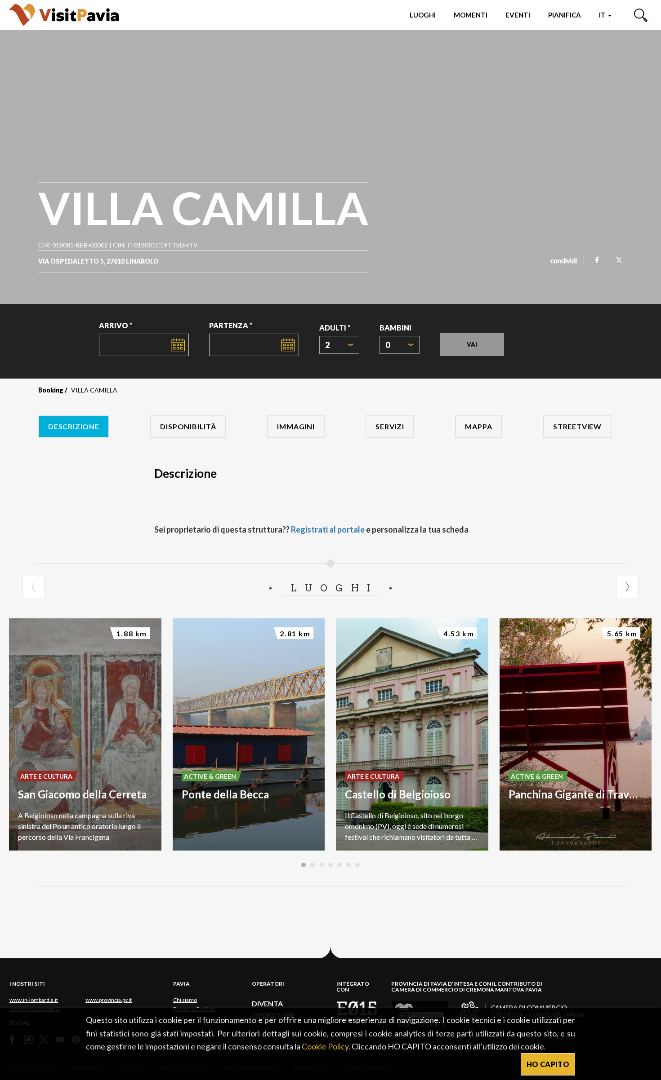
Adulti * (335, 327)
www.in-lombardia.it (33, 999)
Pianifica (564, 15)
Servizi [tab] (389, 426)
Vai (472, 344)
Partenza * (231, 325)
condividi (563, 261)
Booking (50, 390)
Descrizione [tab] (73, 426)
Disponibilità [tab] (188, 426)
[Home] (64, 14)
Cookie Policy (325, 1046)
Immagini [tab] (295, 426)
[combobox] (339, 345)
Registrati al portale (328, 529)
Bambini (395, 327)
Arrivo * (116, 325)
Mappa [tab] (478, 426)
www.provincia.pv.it (108, 999)
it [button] (603, 15)
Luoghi (423, 15)
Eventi (517, 15)
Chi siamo (185, 999)
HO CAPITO (548, 1064)
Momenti (470, 15)
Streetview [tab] (577, 426)
